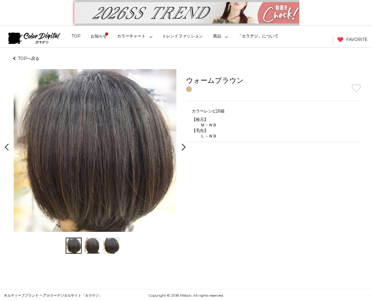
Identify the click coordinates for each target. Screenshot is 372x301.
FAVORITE (357, 39)
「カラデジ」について (258, 36)
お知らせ (99, 36)
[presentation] (6, 148)
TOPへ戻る (27, 58)
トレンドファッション (182, 36)
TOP (76, 36)
